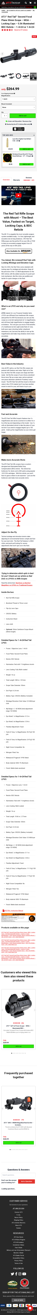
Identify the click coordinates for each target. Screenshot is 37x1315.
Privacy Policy (18, 1261)
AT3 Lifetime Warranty (18, 1223)
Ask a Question (26, 1181)
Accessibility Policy (18, 1258)
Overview (6, 180)
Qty (2, 112)
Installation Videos (18, 1245)
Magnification (5, 96)
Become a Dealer (18, 1253)
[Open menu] (35, 3)
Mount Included (6, 104)
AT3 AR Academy (18, 1242)
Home (3, 10)
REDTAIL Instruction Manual (14, 911)
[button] (11, 1053)
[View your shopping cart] (30, 3)
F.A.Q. (18, 1215)
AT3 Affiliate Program (18, 1240)
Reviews (30, 179)
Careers (18, 1228)
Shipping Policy (18, 1220)
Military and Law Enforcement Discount (18, 1250)
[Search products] (26, 3)
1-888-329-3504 (19, 1208)
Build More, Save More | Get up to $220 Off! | (17, 7)
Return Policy (19, 1217)
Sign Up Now (18, 1300)
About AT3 (18, 1225)
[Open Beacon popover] (30, 1308)
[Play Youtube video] (18, 195)
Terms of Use (19, 1263)
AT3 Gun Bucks (18, 1237)
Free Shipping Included (7, 93)
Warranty (16, 180)
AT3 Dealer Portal (18, 1255)
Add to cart (22, 116)
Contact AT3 (18, 1212)
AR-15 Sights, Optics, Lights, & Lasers (19, 10)
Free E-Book (18, 1248)
